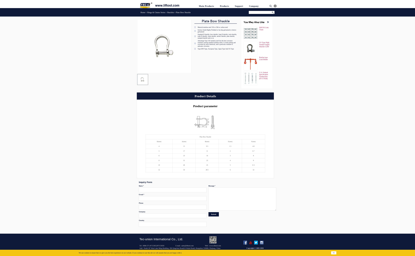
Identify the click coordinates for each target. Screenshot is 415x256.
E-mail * (141, 194)
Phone (141, 203)
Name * (141, 186)
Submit (213, 214)
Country (141, 220)
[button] (267, 23)
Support (239, 6)
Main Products (206, 6)
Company (254, 6)
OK (334, 253)
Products (224, 6)
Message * (211, 186)
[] (273, 12)
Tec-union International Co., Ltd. (161, 239)
